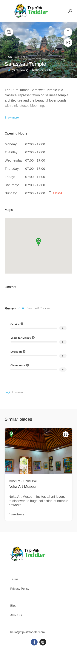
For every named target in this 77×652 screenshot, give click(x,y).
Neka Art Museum (23, 486)
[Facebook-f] (34, 642)
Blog (13, 605)
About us (16, 615)
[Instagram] (42, 642)
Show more (12, 117)
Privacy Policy (19, 588)
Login (8, 392)
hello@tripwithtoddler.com (27, 632)
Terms (14, 579)
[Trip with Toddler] (31, 11)
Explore (27, 56)
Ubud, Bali (12, 56)
